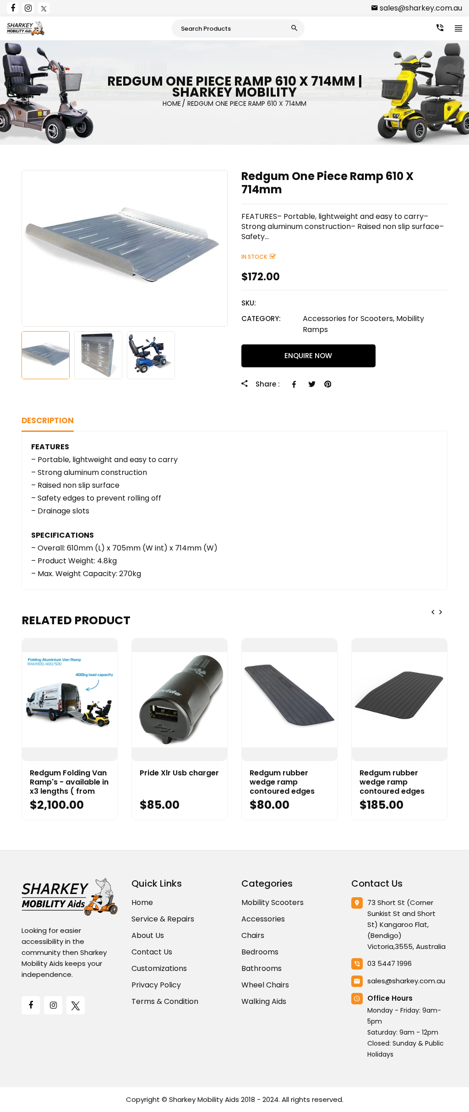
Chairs (252, 935)
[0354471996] (439, 28)
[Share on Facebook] (295, 384)
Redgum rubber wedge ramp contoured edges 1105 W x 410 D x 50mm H (392, 782)
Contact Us (151, 952)
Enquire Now (308, 355)
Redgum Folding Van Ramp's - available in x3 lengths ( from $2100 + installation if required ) (69, 782)
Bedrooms (259, 952)
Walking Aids (263, 1001)
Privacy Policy (156, 985)
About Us (147, 935)
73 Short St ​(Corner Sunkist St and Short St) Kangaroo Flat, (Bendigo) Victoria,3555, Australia (406, 924)
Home (142, 902)
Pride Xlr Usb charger (179, 773)
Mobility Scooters (272, 902)
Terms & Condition (164, 1001)
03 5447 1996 (389, 963)
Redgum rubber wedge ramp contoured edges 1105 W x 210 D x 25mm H (282, 782)
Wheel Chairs (265, 985)
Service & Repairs (162, 919)
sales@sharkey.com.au (421, 8)
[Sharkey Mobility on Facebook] (12, 8)
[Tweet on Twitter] (311, 384)
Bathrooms (261, 968)
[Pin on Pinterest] (327, 384)
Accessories (263, 919)
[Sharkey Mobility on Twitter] (43, 8)
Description (48, 420)
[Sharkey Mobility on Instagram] (28, 8)
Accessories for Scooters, (348, 318)
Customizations (159, 968)
